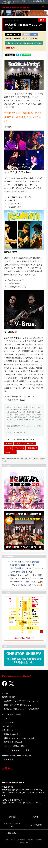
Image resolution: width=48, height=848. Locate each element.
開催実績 (35, 709)
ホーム (5, 693)
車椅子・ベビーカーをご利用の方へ (17, 755)
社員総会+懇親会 (11, 734)
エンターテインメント (13, 750)
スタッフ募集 (7, 722)
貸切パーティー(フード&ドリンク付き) (20, 738)
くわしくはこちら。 (28, 585)
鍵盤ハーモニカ (10, 452)
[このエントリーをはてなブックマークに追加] (17, 54)
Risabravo (9, 443)
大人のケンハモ (19, 448)
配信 (27, 750)
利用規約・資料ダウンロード (16, 709)
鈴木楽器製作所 (32, 448)
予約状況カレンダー (24, 705)
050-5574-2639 (15, 802)
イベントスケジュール (11, 714)
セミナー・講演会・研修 (14, 746)
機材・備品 (8, 705)
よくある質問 (7, 759)
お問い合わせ (7, 726)
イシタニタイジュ (29, 443)
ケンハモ (8, 448)
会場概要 (8, 701)
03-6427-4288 (14, 792)
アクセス (6, 718)
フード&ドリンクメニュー (25, 701)
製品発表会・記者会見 (13, 742)
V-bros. (18, 443)
